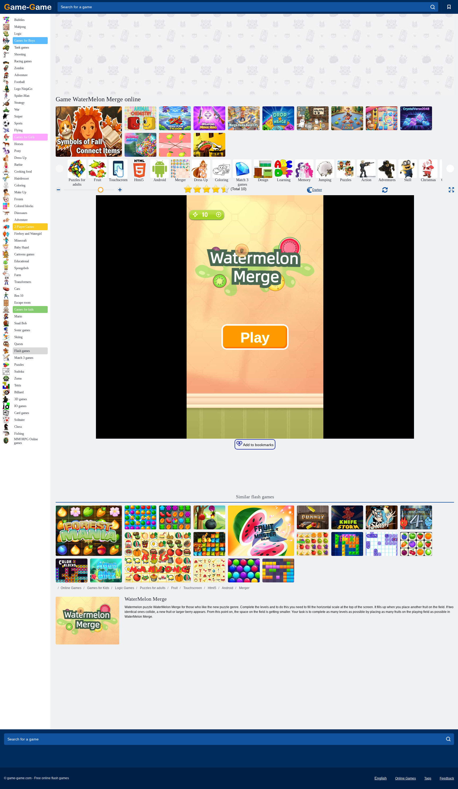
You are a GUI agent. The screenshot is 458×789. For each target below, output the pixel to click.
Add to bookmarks (258, 445)
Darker (317, 190)
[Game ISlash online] (382, 517)
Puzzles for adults (152, 588)
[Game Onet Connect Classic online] (416, 544)
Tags (427, 778)
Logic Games (124, 588)
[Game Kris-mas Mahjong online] (209, 570)
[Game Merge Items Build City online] (244, 118)
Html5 (211, 588)
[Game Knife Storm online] (347, 517)
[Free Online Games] (28, 7)
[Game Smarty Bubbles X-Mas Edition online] (244, 570)
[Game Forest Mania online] (89, 530)
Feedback (447, 778)
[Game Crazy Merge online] (382, 118)
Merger (243, 588)
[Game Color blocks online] (71, 570)
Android (227, 588)
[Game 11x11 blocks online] (278, 570)
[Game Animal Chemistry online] (140, 118)
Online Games (71, 588)
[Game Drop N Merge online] (278, 118)
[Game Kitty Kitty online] (313, 118)
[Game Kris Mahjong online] (158, 557)
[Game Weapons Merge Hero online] (209, 118)
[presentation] (59, 168)
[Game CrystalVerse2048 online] (416, 118)
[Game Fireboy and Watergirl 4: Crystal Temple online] (416, 517)
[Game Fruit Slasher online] (209, 517)
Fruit (174, 588)
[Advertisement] (155, 54)
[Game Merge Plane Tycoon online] (175, 118)
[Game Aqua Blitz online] (106, 570)
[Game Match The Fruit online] (175, 145)
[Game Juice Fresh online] (140, 517)
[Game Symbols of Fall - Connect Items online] (89, 131)
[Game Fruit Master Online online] (261, 530)
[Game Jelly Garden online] (175, 517)
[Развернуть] (451, 189)
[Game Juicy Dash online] (313, 544)
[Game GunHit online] (313, 517)
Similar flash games (255, 496)
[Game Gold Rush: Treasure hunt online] (209, 544)
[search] (432, 7)
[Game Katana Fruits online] (209, 145)
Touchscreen (192, 588)
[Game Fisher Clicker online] (347, 118)
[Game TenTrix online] (347, 544)
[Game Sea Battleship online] (382, 544)
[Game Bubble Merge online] (140, 145)
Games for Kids (97, 588)
